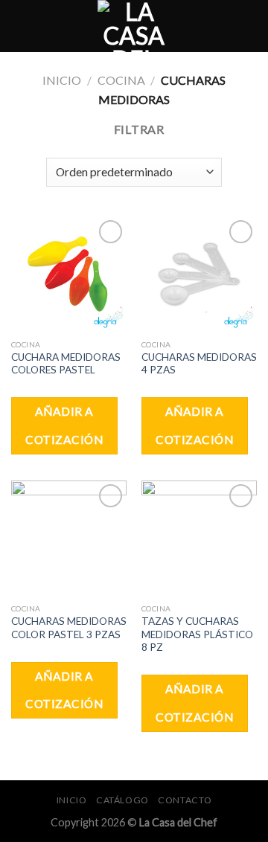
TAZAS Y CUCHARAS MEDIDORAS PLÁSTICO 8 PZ (197, 634)
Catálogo (122, 800)
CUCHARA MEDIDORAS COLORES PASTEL (66, 363)
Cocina (121, 80)
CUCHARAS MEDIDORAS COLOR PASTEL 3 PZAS (69, 627)
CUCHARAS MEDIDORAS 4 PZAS (199, 363)
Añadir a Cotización (64, 425)
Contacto (184, 800)
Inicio (61, 80)
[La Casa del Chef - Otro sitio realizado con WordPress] (134, 26)
